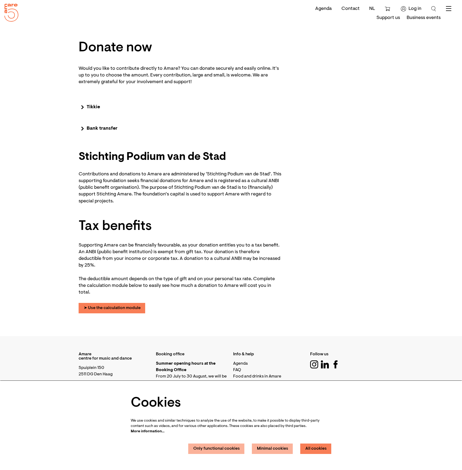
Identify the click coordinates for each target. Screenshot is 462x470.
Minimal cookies (272, 448)
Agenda (323, 8)
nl (372, 8)
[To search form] (434, 9)
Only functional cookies (216, 448)
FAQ (237, 370)
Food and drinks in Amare (257, 376)
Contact (350, 8)
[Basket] (388, 9)
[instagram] (314, 364)
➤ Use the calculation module (112, 308)
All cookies (316, 448)
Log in (415, 8)
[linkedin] (325, 364)
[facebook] (336, 364)
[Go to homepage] (9, 11)
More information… (147, 431)
